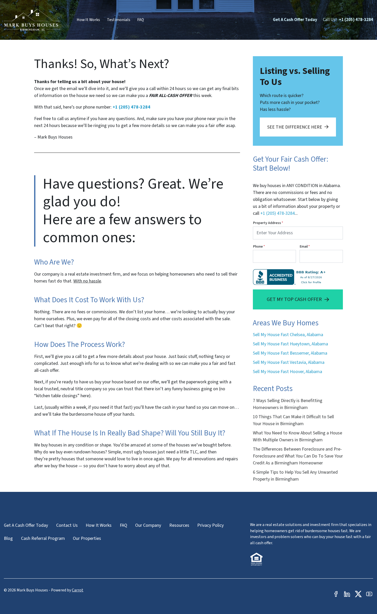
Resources (179, 525)
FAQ (140, 20)
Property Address (268, 223)
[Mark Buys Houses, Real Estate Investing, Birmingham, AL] (290, 277)
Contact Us (67, 525)
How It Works (88, 20)
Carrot (77, 590)
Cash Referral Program (43, 538)
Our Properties (87, 538)
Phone (259, 246)
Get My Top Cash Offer (294, 299)
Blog (8, 538)
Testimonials (118, 20)
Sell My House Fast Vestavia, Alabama (288, 362)
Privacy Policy (210, 525)
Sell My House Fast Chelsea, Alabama (288, 335)
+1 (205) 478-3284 (356, 20)
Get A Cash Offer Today (295, 20)
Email (305, 246)
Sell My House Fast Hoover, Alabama (287, 371)
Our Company (148, 525)
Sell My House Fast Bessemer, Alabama (290, 353)
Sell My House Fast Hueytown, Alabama (290, 344)
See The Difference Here (294, 127)
